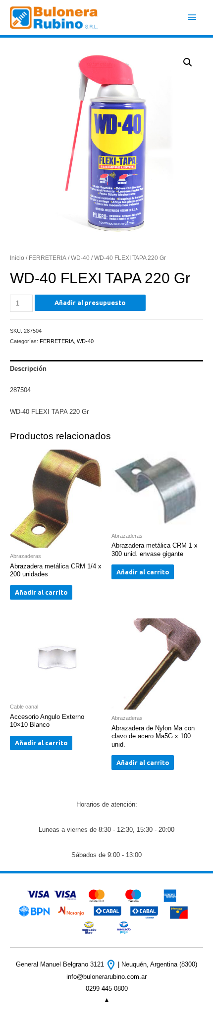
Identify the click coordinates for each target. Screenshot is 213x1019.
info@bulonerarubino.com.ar (106, 976)
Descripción (28, 368)
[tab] (106, 369)
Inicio (17, 258)
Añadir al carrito (41, 592)
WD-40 (80, 258)
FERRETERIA (47, 258)
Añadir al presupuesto (90, 302)
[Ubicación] (112, 964)
